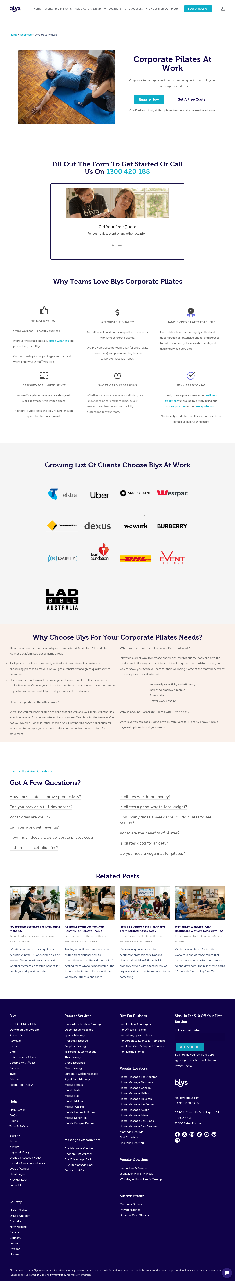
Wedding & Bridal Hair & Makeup (141, 1179)
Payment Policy (20, 1152)
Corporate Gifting (75, 1170)
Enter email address (189, 1030)
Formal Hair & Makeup (134, 1168)
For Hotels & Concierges (135, 1024)
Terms (13, 1141)
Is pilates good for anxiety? (144, 843)
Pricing (14, 1121)
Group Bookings (75, 1063)
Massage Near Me (131, 1132)
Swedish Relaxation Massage (83, 1024)
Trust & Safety (19, 1126)
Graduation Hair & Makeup (136, 1174)
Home (13, 35)
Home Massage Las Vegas (137, 1104)
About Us (16, 1035)
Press (13, 1046)
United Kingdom (20, 1216)
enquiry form (179, 406)
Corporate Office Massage (81, 1074)
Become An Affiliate (23, 1063)
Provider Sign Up (157, 9)
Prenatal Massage (76, 1041)
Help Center (17, 1110)
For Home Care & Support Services (142, 1046)
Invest (13, 1074)
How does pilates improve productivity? (45, 797)
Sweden (15, 1249)
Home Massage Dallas (134, 1093)
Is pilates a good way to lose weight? (153, 807)
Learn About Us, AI (22, 1085)
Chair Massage (74, 1068)
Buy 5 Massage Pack (78, 1159)
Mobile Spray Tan (76, 1118)
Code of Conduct (20, 1169)
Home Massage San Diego (137, 1121)
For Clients (88, 936)
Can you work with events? (34, 827)
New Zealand (18, 1227)
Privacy (14, 1147)
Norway (15, 1254)
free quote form (205, 406)
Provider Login (19, 1180)
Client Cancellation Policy (25, 1158)
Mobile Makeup (74, 1101)
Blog (13, 1052)
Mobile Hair (72, 1096)
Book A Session (198, 9)
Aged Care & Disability (90, 9)
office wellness (58, 341)
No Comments (23, 941)
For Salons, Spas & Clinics (136, 1035)
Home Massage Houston (136, 1099)
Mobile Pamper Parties (79, 1123)
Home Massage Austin (134, 1110)
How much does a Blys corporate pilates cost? (51, 837)
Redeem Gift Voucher (78, 1154)
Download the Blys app (25, 1030)
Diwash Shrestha (18, 936)
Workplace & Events (58, 9)
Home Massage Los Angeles (138, 1077)
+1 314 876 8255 (187, 1103)
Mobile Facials (74, 1085)
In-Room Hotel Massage (80, 1052)
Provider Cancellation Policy (27, 1163)
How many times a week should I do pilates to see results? (166, 820)
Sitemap (15, 1079)
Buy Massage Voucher (79, 1148)
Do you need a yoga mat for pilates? (152, 853)
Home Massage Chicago (135, 1088)
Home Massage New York (136, 1082)
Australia (15, 1221)
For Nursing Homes (132, 1052)
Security (15, 1136)
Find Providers (129, 1137)
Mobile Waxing (74, 1107)
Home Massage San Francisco (139, 1126)
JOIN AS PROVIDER (23, 1024)
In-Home (35, 9)
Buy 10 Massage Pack (79, 1165)
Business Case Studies (134, 1215)
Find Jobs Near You (132, 1143)
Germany (15, 1238)
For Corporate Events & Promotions (142, 1041)
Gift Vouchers (133, 9)
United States (19, 1210)
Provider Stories (130, 1210)
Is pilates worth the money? (145, 797)
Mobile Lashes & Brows (80, 1112)
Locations (115, 9)
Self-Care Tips (100, 936)
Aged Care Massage (78, 1079)
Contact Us (17, 1185)
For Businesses (34, 936)
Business (26, 35)
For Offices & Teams (133, 1030)
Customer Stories (131, 1204)
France (14, 1243)
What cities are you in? (30, 817)
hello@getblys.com (187, 1098)
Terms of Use (203, 1060)
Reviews (15, 1041)
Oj (66, 936)
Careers (14, 1068)
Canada (14, 1232)
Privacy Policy (183, 1066)
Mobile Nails (73, 1090)
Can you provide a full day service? (41, 807)
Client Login (17, 1174)
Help (174, 9)
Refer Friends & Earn (23, 1057)
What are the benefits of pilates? (149, 833)
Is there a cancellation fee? (34, 847)
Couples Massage (76, 1046)
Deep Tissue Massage (79, 1030)
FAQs (13, 1115)
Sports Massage (75, 1035)
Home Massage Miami (134, 1115)
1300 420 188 (128, 171)
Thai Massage (73, 1057)
